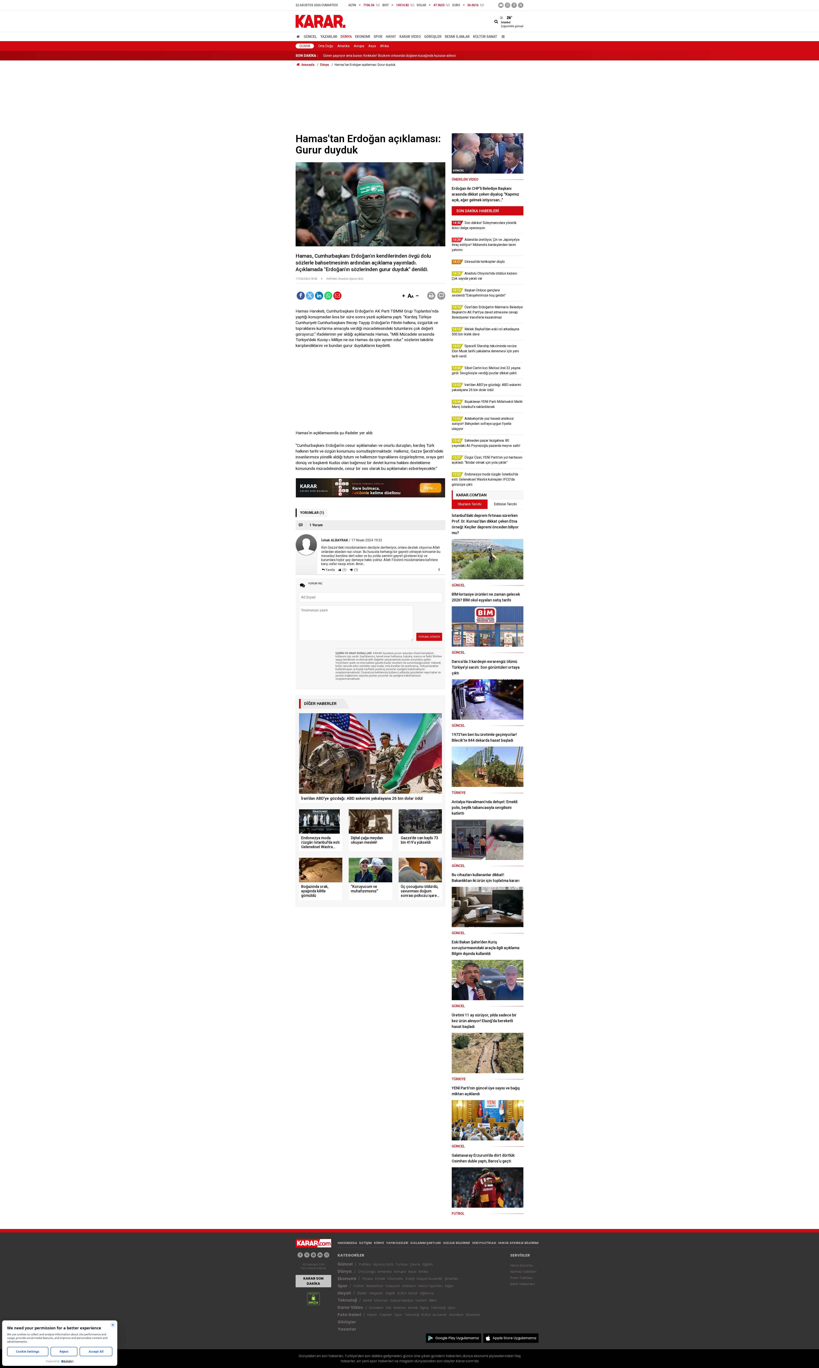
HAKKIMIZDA (347, 1243)
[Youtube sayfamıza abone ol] (313, 1255)
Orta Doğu (325, 46)
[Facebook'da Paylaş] (301, 296)
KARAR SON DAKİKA (313, 1281)
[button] (403, 296)
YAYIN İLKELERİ (397, 1243)
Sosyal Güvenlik (429, 1278)
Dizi (388, 1307)
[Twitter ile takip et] (520, 5)
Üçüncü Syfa (383, 1264)
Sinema (399, 1307)
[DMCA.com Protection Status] (313, 1298)
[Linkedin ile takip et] (320, 1255)
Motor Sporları (430, 1285)
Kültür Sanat (485, 37)
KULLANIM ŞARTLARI (425, 1243)
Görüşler (432, 37)
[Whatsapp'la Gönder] (328, 296)
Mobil (367, 1300)
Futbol (358, 1285)
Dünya (346, 37)
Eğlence (427, 1293)
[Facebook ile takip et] (514, 5)
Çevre (415, 1264)
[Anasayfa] (299, 36)
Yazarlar (328, 37)
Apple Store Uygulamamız (514, 1338)
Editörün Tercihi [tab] (505, 504)
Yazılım (421, 1300)
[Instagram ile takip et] (326, 1255)
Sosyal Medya (401, 1300)
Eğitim (427, 1264)
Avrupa (359, 46)
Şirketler (451, 1278)
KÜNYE (379, 1243)
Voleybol (392, 1285)
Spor (378, 37)
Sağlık (390, 1293)
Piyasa (367, 1278)
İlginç (424, 1307)
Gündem (376, 1307)
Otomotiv (395, 1278)
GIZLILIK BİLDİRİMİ (456, 1243)
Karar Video (410, 37)
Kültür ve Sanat (434, 1314)
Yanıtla (330, 569)
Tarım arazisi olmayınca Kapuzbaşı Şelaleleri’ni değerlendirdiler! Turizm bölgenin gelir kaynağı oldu (396, 56)
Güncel (310, 37)
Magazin (376, 1293)
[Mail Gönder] (337, 296)
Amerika (343, 46)
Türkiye (401, 1264)
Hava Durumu (521, 1265)
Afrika (384, 46)
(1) (344, 569)
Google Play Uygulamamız (457, 1338)
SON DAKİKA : (307, 56)
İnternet (381, 1300)
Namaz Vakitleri (523, 1271)
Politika (365, 1264)
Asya (372, 46)
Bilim (433, 1300)
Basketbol (374, 1285)
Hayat (391, 37)
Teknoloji (347, 1300)
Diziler (362, 1293)
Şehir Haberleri (522, 1284)
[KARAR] (320, 21)
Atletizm (409, 1285)
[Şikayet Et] (439, 569)
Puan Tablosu (521, 1277)
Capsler (385, 1314)
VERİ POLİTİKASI (484, 1243)
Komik (413, 1307)
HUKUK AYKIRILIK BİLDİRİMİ (518, 1243)
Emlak (380, 1278)
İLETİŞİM (365, 1243)
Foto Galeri (349, 1315)
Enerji (409, 1278)
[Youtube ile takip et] (501, 5)
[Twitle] (310, 296)
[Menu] (502, 36)
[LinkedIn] (319, 296)
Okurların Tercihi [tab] (469, 504)
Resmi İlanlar (457, 37)
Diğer (449, 1285)
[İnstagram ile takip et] (507, 5)
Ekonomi (362, 37)
